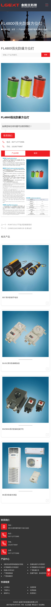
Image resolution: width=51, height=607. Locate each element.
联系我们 (7, 135)
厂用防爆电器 (8, 573)
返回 (35, 153)
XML (22, 605)
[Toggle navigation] (47, 5)
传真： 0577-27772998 (13, 551)
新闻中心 (7, 593)
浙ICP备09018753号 (13, 605)
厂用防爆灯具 (34, 570)
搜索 (45, 55)
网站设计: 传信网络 (38, 605)
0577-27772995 (18, 142)
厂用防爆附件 (8, 576)
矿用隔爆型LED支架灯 (37, 567)
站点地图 (28, 605)
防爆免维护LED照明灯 (37, 564)
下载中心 (7, 590)
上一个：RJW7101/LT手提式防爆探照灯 (16, 225)
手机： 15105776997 (13, 543)
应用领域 (33, 590)
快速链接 (5, 582)
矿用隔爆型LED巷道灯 (11, 567)
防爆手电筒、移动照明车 (38, 29)
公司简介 (7, 587)
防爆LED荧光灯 (9, 570)
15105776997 (17, 147)
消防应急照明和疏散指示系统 (13, 564)
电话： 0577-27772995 (13, 535)
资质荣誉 (33, 587)
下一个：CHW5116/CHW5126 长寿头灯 (16, 228)
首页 (13, 29)
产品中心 (22, 29)
